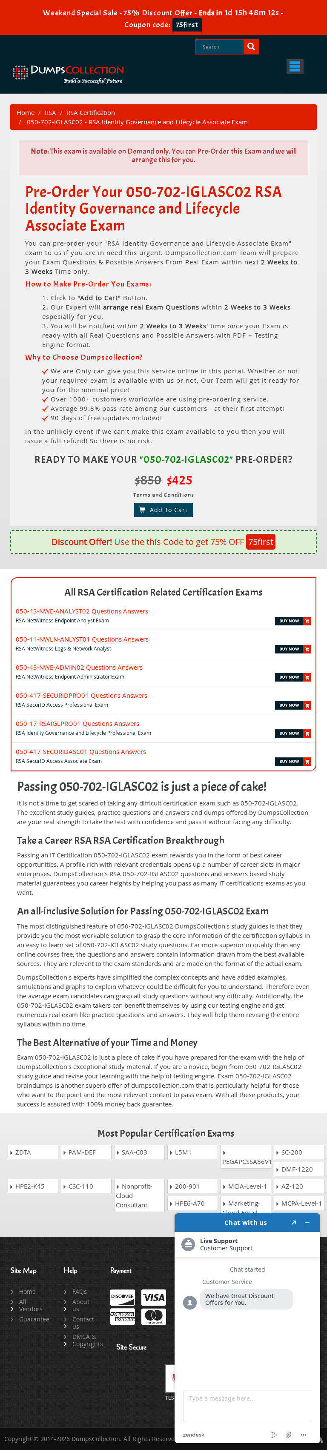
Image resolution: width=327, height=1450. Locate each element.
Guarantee (31, 1319)
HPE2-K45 (29, 1186)
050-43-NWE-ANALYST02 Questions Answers (82, 611)
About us (80, 1305)
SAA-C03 (133, 1152)
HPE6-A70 (189, 1203)
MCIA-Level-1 (247, 1186)
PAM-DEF (81, 1152)
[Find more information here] (247, 1328)
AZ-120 (291, 1186)
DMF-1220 (296, 1169)
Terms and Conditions (163, 495)
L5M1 (182, 1152)
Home (25, 112)
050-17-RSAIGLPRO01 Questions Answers (77, 723)
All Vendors (31, 1305)
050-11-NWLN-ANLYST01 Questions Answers (82, 639)
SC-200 (291, 1152)
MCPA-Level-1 (301, 1203)
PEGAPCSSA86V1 (246, 1161)
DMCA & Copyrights (85, 1340)
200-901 (186, 1186)
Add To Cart (167, 510)
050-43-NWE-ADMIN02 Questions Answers (79, 667)
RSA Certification (90, 112)
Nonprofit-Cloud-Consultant (134, 1195)
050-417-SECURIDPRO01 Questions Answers (81, 695)
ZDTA (22, 1152)
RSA (50, 112)
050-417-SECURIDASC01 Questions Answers (81, 751)
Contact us (83, 1322)
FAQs (79, 1291)
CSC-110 (80, 1186)
